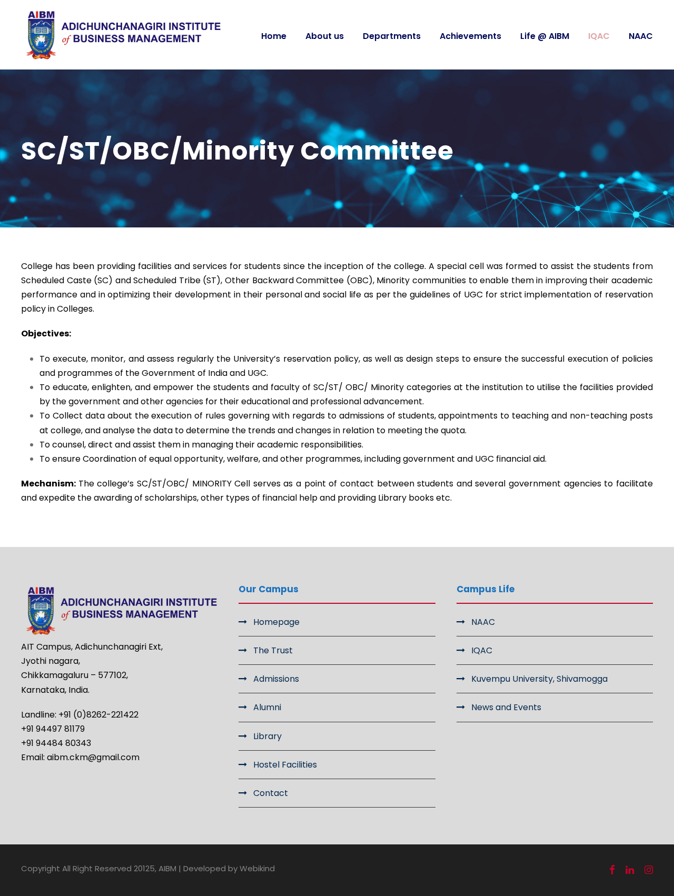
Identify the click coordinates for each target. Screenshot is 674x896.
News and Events (506, 707)
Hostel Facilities (285, 765)
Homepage (276, 622)
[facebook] (612, 870)
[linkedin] (630, 870)
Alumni (267, 707)
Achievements (470, 36)
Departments (392, 36)
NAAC (641, 36)
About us (324, 36)
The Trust (273, 650)
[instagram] (649, 870)
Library (267, 736)
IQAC (599, 36)
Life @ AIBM (544, 36)
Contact (270, 793)
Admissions (276, 679)
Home (273, 36)
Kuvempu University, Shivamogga (539, 679)
